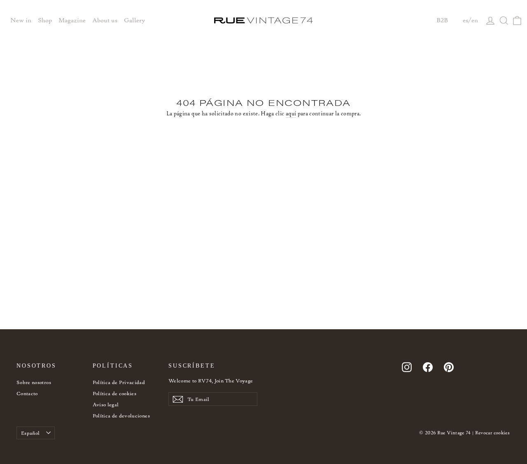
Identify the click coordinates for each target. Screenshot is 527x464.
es (465, 20)
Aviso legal (106, 404)
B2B (442, 20)
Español (30, 433)
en (474, 20)
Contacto (27, 393)
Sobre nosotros (33, 382)
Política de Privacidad (119, 382)
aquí (291, 113)
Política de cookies (115, 393)
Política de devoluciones (121, 415)
